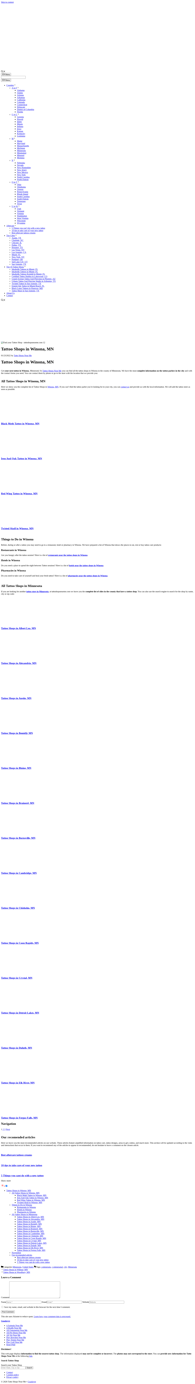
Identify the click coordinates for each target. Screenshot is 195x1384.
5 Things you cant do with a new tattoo (22, 1175)
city (65, 1267)
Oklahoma (21, 187)
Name (3, 1302)
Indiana (20, 126)
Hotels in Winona (24, 1210)
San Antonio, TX (19, 264)
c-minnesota (46, 1267)
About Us (10, 293)
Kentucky (21, 133)
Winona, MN (53, 387)
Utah (19, 209)
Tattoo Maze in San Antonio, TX (25, 291)
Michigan (21, 148)
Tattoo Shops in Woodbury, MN (16, 1272)
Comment (5, 1297)
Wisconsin (21, 221)
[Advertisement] (97, 321)
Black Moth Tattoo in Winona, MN (20, 423)
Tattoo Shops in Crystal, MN (16, 978)
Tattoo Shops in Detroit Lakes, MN (20, 1012)
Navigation (16, 1253)
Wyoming (21, 223)
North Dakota (23, 179)
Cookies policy (12, 1375)
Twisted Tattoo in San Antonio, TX (26, 283)
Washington (22, 216)
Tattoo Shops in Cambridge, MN (19, 873)
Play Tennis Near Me (15, 1340)
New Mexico (22, 172)
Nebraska (21, 163)
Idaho (19, 122)
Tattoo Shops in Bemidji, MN (17, 733)
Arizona (20, 95)
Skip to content (7, 2)
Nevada (20, 165)
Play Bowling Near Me (16, 1337)
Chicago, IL (17, 243)
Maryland (21, 143)
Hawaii (20, 119)
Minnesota (21, 150)
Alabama (21, 90)
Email (44, 1302)
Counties (10, 85)
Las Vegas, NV (18, 250)
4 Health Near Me (13, 1328)
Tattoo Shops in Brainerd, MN (17, 803)
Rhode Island (22, 194)
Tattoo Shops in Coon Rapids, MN (20, 943)
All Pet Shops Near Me (16, 1333)
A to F (14, 88)
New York (21, 175)
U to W (15, 206)
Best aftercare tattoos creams (23, 233)
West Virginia (22, 218)
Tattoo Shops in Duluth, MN (16, 1047)
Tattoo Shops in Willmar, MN (15, 1270)
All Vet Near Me (13, 1335)
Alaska (20, 93)
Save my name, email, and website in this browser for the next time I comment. (37, 1307)
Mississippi (21, 153)
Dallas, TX (16, 245)
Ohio (19, 184)
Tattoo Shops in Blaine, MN (16, 768)
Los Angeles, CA (19, 252)
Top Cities (10, 235)
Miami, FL (16, 255)
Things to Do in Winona (22, 1205)
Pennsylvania (22, 192)
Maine (19, 141)
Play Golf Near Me (14, 1342)
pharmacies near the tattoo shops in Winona (87, 576)
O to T (14, 182)
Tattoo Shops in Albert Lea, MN (18, 628)
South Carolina (23, 196)
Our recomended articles (22, 1255)
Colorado (21, 102)
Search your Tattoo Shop (11, 1365)
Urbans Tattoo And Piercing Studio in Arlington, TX (34, 281)
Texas (19, 204)
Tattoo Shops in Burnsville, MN (18, 838)
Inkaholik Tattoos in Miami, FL (25, 269)
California (21, 100)
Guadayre (5, 1321)
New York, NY (18, 257)
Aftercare (10, 226)
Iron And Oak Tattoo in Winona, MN (21, 458)
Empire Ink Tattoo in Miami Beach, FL (28, 286)
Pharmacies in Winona (26, 1212)
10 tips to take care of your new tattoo (27, 230)
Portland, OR (17, 259)
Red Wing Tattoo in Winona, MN (19, 493)
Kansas (20, 131)
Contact (9, 295)
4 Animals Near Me (14, 1325)
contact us (125, 387)
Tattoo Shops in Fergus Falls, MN (19, 1117)
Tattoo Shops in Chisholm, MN (18, 908)
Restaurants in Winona (26, 1207)
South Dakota (23, 199)
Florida (20, 112)
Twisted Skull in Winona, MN (17, 528)
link (30, 1356)
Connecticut (22, 105)
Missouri (20, 155)
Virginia (20, 213)
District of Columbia (25, 109)
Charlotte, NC (17, 240)
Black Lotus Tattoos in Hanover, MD (27, 288)
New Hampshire (24, 167)
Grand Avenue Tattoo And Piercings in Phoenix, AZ (33, 279)
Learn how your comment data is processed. (52, 1316)
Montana (20, 158)
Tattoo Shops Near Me (51, 371)
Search (29, 1368)
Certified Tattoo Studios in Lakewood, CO (29, 276)
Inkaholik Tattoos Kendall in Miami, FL (28, 274)
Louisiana (21, 136)
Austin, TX (16, 238)
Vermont (20, 211)
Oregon (20, 189)
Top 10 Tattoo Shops (15, 267)
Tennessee (21, 201)
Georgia (20, 117)
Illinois (20, 124)
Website (85, 1302)
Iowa (19, 129)
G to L (14, 114)
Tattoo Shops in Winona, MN (18, 1190)
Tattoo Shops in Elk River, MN (18, 1082)
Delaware (21, 107)
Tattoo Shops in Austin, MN (16, 698)
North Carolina (23, 177)
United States (28, 1267)
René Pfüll (10, 1345)
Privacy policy (12, 1377)
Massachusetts (23, 146)
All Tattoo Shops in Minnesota (24, 1214)
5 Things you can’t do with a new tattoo (28, 228)
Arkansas (21, 97)
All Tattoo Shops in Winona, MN (26, 1193)
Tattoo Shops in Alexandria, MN (18, 663)
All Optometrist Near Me (16, 1330)
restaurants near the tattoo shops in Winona (67, 555)
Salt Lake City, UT (20, 262)
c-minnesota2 (57, 1267)
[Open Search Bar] (3, 72)
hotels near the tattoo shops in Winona (86, 565)
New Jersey (22, 170)
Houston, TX (17, 247)
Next (8, 1129)
